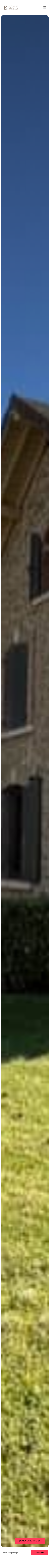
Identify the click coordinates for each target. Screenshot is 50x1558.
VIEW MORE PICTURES (31, 1541)
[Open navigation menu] (44, 7)
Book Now (40, 1553)
